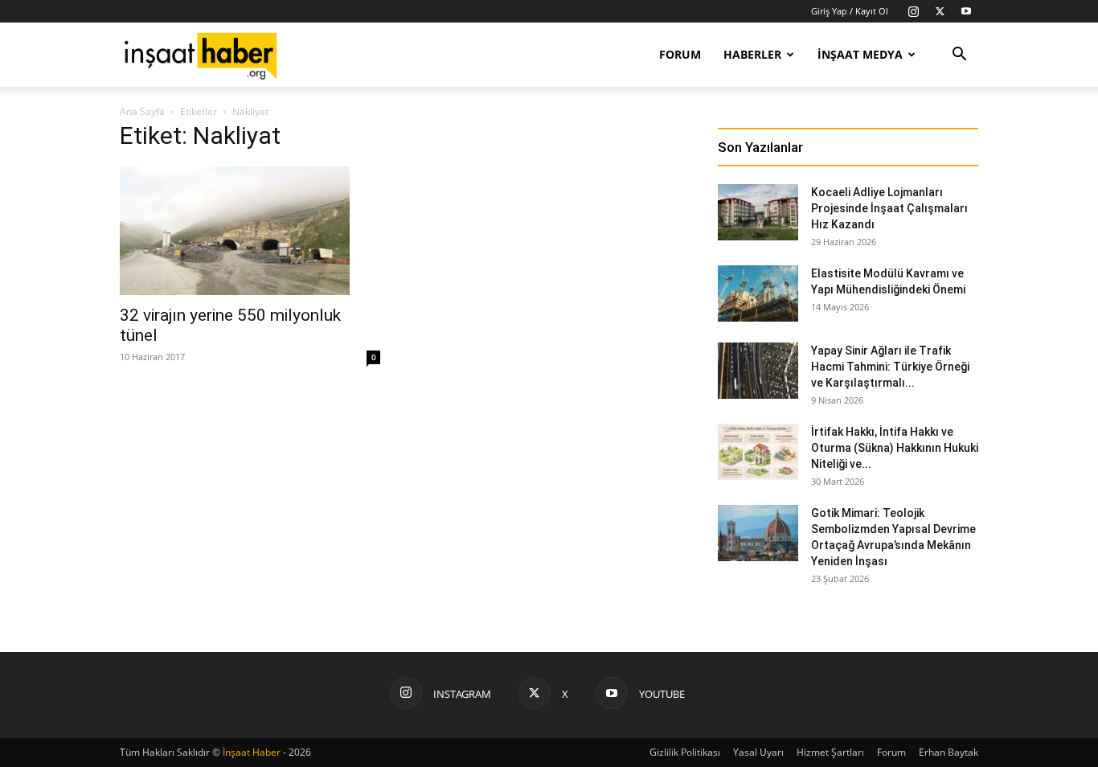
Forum (680, 54)
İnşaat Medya (860, 54)
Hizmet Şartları (830, 752)
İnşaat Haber (252, 752)
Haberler (752, 54)
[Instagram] (913, 11)
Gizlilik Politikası (684, 752)
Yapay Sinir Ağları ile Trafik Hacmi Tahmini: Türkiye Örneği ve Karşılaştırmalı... (890, 366)
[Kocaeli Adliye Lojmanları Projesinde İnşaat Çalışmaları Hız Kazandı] (758, 212)
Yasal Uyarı (758, 752)
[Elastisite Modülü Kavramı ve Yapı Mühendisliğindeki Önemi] (758, 293)
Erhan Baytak (948, 752)
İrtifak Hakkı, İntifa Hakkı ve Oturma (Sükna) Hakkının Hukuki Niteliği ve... (894, 447)
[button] (959, 56)
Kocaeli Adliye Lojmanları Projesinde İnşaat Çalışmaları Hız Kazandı (889, 208)
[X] (940, 11)
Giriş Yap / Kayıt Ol (849, 11)
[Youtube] (966, 11)
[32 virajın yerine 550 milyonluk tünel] (250, 230)
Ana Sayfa (142, 111)
